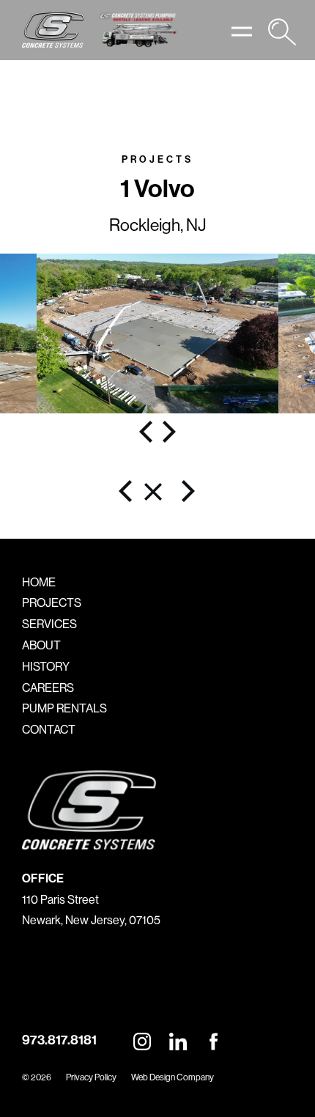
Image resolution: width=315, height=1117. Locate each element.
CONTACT (48, 729)
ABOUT (41, 645)
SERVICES (49, 623)
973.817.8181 (59, 1039)
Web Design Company (172, 1077)
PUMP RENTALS (64, 708)
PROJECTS (51, 602)
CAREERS (48, 687)
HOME (39, 582)
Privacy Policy (91, 1077)
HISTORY (46, 666)
